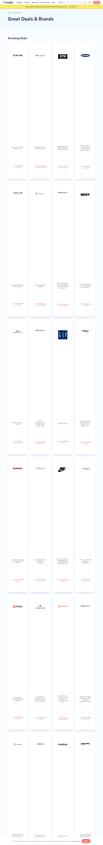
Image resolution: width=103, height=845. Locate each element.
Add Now (74, 6)
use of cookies (75, 841)
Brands (9, 13)
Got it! (86, 841)
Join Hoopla (96, 2)
